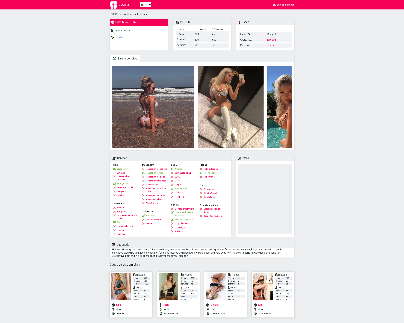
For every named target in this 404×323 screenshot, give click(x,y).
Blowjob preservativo (184, 209)
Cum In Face (209, 197)
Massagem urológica (155, 177)
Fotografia (121, 211)
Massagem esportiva (155, 195)
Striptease (150, 215)
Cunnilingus (180, 227)
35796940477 (218, 313)
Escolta (120, 207)
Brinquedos (122, 191)
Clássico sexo (123, 169)
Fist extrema (209, 177)
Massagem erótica (154, 173)
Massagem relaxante (155, 199)
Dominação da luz (183, 173)
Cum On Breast (210, 193)
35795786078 (123, 30)
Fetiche (120, 195)
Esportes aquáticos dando (212, 210)
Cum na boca (210, 189)
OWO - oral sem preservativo (124, 178)
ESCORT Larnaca (118, 14)
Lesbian (149, 223)
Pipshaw (121, 230)
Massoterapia (152, 185)
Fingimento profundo (184, 219)
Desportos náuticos (213, 216)
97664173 (121, 313)
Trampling (179, 196)
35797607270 (171, 313)
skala (119, 37)
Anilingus (179, 231)
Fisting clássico (211, 169)
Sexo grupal (122, 183)
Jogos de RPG (181, 188)
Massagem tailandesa (156, 181)
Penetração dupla (125, 187)
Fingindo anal (210, 173)
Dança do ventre (153, 219)
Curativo (178, 192)
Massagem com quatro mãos (156, 190)
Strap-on (179, 185)
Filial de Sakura (153, 203)
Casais (120, 222)
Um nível (121, 173)
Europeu (271, 39)
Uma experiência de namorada (184, 214)
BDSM (177, 177)
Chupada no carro (183, 223)
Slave (177, 181)
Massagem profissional (156, 169)
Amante (178, 169)
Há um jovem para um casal (127, 216)
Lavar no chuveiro (125, 226)
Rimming (121, 234)
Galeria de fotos (127, 58)
